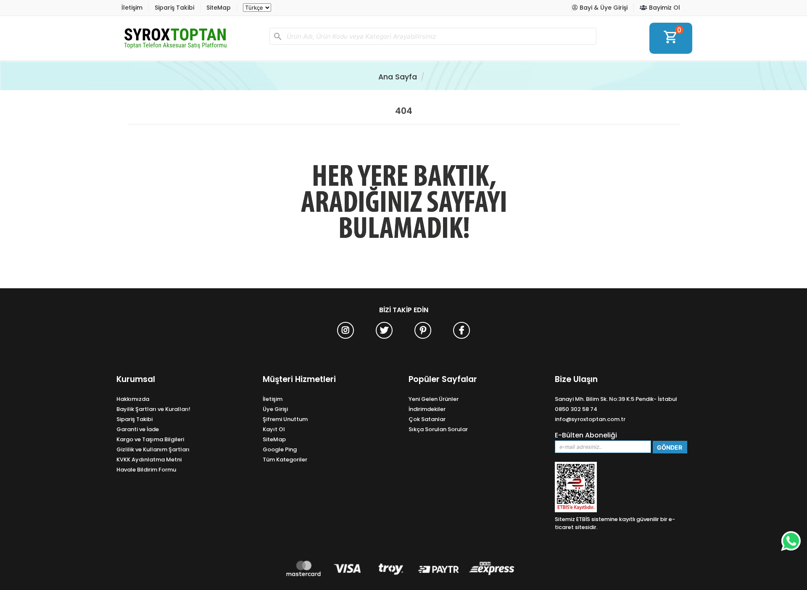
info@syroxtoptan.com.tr (590, 419)
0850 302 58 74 (576, 409)
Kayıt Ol (274, 429)
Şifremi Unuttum (285, 419)
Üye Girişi (275, 409)
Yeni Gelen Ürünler (434, 399)
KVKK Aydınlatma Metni (149, 460)
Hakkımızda (132, 399)
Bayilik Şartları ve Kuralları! (153, 409)
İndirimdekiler (427, 409)
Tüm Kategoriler (285, 460)
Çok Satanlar (427, 419)
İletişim (131, 7)
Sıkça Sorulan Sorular (438, 429)
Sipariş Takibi (174, 7)
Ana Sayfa (397, 77)
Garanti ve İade (137, 429)
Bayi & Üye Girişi (603, 7)
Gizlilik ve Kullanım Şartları (153, 449)
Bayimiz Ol (663, 7)
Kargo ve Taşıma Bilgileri (150, 439)
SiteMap (218, 7)
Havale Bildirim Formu (146, 470)
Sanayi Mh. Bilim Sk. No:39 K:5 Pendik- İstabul (616, 399)
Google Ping (280, 449)
